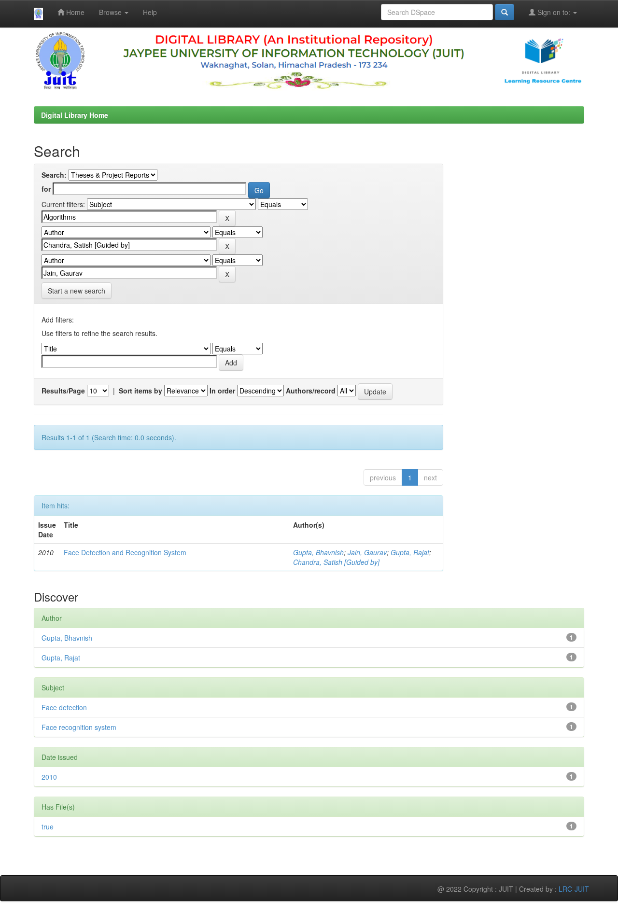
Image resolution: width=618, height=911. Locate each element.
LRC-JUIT (574, 889)
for (46, 189)
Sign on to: (553, 12)
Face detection (64, 707)
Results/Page (63, 390)
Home (74, 12)
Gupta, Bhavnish (318, 552)
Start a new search (76, 290)
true (48, 826)
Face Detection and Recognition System (125, 552)
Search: (54, 175)
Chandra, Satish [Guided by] (336, 562)
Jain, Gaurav (367, 552)
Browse (111, 12)
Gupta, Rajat (410, 552)
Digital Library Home (74, 115)
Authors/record (311, 390)
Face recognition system (79, 727)
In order (222, 390)
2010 (49, 777)
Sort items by (140, 390)
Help (150, 12)
